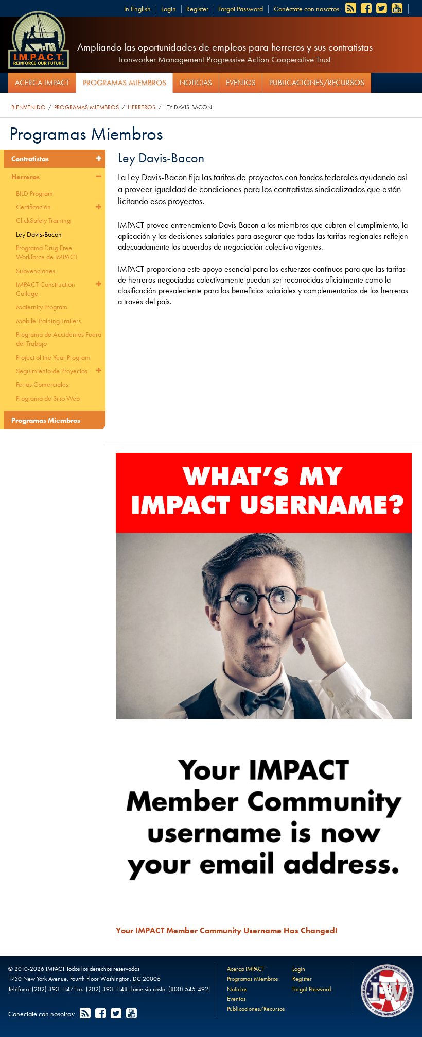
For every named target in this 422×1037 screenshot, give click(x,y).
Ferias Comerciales (42, 384)
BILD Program (34, 193)
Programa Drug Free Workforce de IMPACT (47, 252)
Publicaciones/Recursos (316, 82)
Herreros (141, 107)
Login (168, 8)
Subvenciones (35, 270)
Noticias (196, 82)
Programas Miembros (124, 82)
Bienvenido (28, 107)
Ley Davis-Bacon (188, 107)
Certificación (33, 206)
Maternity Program (41, 306)
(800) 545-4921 (189, 989)
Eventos (241, 82)
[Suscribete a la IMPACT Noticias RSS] (351, 8)
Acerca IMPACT (42, 82)
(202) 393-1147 (53, 989)
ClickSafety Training (43, 220)
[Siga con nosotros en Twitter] (382, 8)
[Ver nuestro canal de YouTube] (398, 8)
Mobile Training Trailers (48, 320)
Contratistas (30, 158)
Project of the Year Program (53, 357)
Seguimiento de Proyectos (51, 370)
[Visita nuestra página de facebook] (367, 8)
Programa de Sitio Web (48, 398)
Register (197, 8)
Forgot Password (240, 8)
